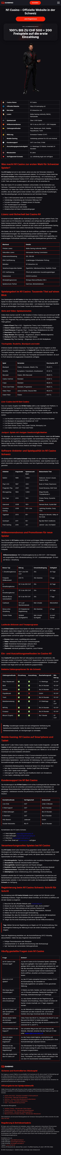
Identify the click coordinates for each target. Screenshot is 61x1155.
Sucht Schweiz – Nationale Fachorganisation (16, 1097)
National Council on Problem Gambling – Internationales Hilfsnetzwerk (22, 1113)
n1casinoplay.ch (24, 840)
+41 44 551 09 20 (10, 1145)
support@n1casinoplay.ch (24, 833)
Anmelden (35, 2)
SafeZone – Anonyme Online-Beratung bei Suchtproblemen (20, 1099)
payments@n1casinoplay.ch (26, 836)
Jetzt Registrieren (30, 18)
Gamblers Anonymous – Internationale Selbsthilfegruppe (19, 1110)
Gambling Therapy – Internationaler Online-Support (17, 1108)
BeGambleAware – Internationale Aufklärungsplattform (18, 1112)
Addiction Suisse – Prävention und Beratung (15, 1101)
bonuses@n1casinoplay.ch (21, 838)
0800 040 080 (5, 1118)
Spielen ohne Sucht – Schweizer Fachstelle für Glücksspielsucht (21, 1095)
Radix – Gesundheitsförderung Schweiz (14, 1102)
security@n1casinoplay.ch (17, 1143)
